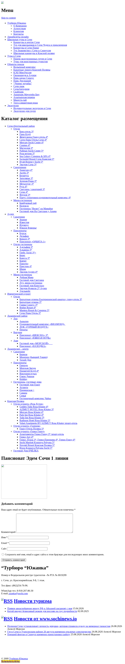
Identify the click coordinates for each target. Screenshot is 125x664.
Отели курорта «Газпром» (27, 426)
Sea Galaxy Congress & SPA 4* (35, 156)
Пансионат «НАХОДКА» (33, 346)
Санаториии (19, 167)
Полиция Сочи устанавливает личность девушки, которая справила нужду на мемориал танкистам (58, 626)
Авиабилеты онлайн (18, 36)
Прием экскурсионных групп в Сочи (32, 58)
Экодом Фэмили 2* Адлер (33, 288)
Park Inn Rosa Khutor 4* (32, 415)
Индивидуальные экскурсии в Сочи (32, 108)
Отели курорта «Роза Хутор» (28, 404)
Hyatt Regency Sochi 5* (31, 161)
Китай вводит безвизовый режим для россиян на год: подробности (42, 611)
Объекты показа (15, 64)
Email (5, 543)
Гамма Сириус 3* (29, 305)
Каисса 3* (25, 258)
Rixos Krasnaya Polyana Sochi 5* (36, 448)
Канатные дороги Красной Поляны (31, 69)
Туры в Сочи (14, 56)
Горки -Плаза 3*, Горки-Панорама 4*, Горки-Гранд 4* (47, 439)
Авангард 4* (26, 170)
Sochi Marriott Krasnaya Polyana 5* (37, 442)
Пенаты (24, 329)
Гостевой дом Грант (30, 384)
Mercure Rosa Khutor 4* (32, 412)
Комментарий (8, 532)
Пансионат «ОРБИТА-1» (33, 241)
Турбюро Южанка (16, 23)
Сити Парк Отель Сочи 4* (33, 139)
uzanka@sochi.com (18, 593)
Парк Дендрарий (22, 80)
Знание (23, 219)
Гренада (24, 365)
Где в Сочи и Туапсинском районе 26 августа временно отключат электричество (49, 631)
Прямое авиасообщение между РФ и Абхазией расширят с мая (39, 608)
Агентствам (19, 28)
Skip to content (8, 18)
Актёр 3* (24, 173)
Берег (22, 255)
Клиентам (18, 31)
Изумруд (24, 225)
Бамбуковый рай (28, 203)
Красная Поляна (15, 401)
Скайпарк (18, 91)
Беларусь (24, 175)
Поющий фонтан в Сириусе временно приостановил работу (38, 634)
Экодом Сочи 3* (28, 164)
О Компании (20, 25)
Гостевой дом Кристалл (32, 285)
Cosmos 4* (25, 145)
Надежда (24, 206)
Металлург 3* (27, 184)
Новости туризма (33, 601)
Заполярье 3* (26, 178)
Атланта (24, 387)
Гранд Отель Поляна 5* (32, 428)
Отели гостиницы (22, 244)
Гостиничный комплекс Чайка (35, 398)
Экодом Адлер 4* (29, 272)
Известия (24, 222)
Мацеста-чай (20, 100)
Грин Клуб (25, 134)
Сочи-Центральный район (21, 126)
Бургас (23, 233)
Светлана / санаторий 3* (32, 189)
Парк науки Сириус (23, 78)
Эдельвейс (25, 291)
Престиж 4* (26, 266)
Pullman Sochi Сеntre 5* (32, 150)
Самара (23, 393)
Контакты (18, 34)
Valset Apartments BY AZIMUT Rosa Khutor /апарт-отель (48, 423)
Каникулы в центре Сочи (26, 42)
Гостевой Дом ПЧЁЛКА (26, 450)
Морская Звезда (28, 368)
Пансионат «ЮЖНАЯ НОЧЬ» (35, 338)
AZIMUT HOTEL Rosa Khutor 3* (37, 409)
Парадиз (24, 263)
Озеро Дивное (27, 376)
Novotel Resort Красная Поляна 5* (37, 445)
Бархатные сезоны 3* (31, 302)
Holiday (23, 379)
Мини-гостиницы (22, 200)
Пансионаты (20, 230)
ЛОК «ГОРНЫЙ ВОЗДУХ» (34, 327)
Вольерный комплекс (24, 67)
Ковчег (23, 261)
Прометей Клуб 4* (29, 371)
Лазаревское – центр (18, 349)
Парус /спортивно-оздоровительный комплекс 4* (45, 197)
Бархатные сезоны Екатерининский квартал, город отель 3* (51, 299)
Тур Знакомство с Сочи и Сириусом (32, 50)
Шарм (23, 269)
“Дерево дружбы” (22, 83)
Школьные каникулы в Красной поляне (34, 53)
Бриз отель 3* (27, 131)
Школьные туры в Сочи (19, 39)
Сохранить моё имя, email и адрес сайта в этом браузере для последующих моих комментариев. (54, 554)
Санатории (19, 217)
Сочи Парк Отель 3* (30, 313)
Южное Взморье (28, 228)
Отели (16, 128)
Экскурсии (13, 105)
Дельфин (24, 236)
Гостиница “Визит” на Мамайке (36, 208)
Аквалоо (24, 321)
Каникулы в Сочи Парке (26, 47)
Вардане (17, 332)
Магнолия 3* (26, 148)
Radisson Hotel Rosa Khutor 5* (35, 420)
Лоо (15, 318)
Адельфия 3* (26, 247)
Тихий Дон (25, 360)
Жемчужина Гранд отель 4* (34, 137)
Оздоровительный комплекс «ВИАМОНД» (42, 324)
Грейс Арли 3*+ (28, 252)
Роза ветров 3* (27, 153)
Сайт (3, 548)
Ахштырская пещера (24, 97)
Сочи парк (18, 86)
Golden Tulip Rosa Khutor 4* (34, 406)
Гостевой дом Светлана (32, 280)
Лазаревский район (17, 316)
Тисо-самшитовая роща (25, 102)
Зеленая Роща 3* (28, 181)
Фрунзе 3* (25, 195)
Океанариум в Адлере (24, 75)
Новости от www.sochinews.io (45, 618)
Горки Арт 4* (27, 437)
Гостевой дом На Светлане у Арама (38, 211)
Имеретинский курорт (19, 294)
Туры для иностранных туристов (30, 61)
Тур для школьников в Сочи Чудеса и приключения (40, 45)
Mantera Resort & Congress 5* (34, 310)
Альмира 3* (26, 250)
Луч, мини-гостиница (31, 283)
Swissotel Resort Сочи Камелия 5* (37, 159)
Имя (4, 537)
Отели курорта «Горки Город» (29, 431)
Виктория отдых (28, 373)
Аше (15, 340)
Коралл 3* (25, 239)
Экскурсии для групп (24, 111)
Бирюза (23, 354)
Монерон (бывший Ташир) (34, 357)
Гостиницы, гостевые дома (27, 382)
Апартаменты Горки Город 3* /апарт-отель (42, 434)
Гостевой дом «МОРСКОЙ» (36, 343)
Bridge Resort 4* (28, 307)
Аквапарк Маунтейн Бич (26, 94)
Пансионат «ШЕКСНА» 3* (34, 335)
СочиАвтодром (21, 89)
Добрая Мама (26, 277)
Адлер (10, 214)
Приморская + (27, 390)
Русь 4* (23, 186)
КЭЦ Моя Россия (22, 72)
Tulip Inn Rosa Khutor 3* (32, 417)
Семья (23, 395)
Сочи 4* (24, 192)
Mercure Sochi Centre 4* (32, 142)
